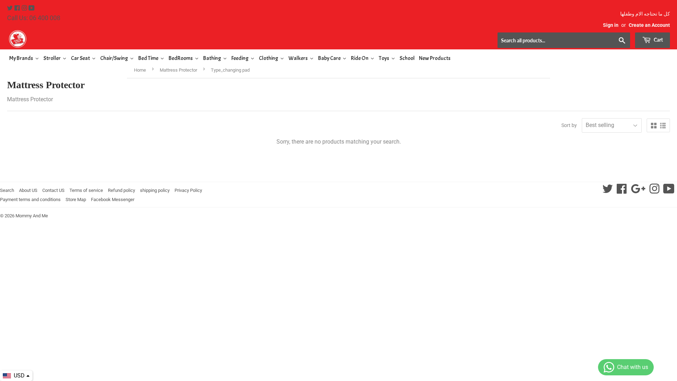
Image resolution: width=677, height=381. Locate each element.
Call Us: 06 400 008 (33, 18)
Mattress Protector (178, 70)
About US (28, 190)
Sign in (610, 25)
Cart (658, 40)
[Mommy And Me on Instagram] (25, 8)
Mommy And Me (32, 215)
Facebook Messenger (112, 199)
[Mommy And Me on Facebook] (18, 8)
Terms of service (86, 190)
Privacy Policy (188, 190)
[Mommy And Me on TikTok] (669, 191)
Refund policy (121, 190)
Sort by (569, 125)
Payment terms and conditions (30, 199)
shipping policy (155, 190)
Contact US (53, 190)
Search (7, 190)
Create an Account (649, 25)
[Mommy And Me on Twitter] (10, 8)
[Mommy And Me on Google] (638, 191)
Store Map (76, 199)
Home (140, 70)
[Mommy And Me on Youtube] (32, 8)
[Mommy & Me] (172, 38)
